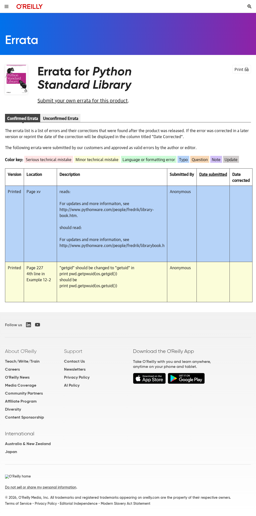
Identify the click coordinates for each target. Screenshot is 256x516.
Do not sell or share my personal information (40, 487)
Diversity (13, 409)
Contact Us (74, 361)
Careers (12, 369)
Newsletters (75, 369)
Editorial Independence (79, 503)
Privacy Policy (77, 377)
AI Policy (72, 385)
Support (73, 351)
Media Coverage (20, 385)
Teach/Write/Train (22, 361)
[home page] (29, 6)
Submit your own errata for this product (83, 100)
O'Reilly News (17, 377)
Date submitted (213, 174)
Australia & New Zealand (28, 443)
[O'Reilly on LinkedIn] (28, 324)
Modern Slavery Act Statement (125, 503)
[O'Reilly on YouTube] (37, 324)
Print (238, 69)
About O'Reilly (20, 351)
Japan (11, 451)
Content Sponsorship (24, 417)
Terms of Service (18, 503)
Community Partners (24, 393)
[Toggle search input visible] (250, 6)
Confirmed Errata (22, 118)
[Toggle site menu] (6, 6)
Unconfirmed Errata (60, 118)
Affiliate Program (21, 401)
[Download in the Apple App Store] (149, 382)
